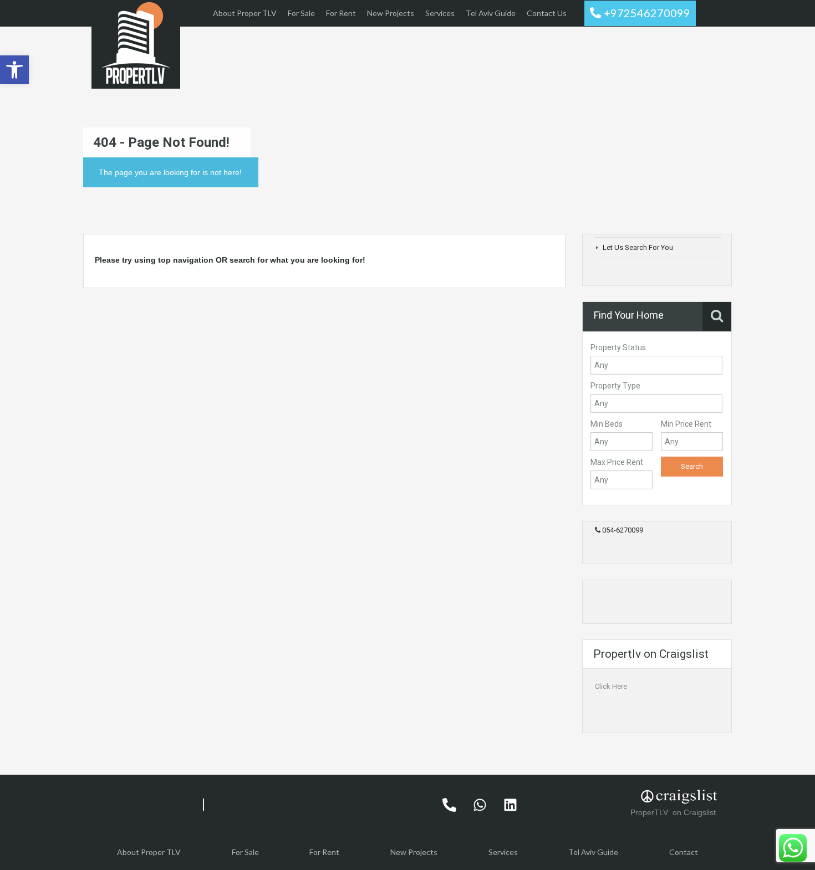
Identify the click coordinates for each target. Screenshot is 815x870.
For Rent (341, 13)
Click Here (611, 686)
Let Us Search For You (638, 247)
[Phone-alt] (449, 804)
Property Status (618, 347)
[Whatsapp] (479, 804)
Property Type (615, 385)
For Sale (301, 13)
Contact (683, 852)
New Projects (390, 13)
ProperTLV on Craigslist (674, 812)
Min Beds (606, 423)
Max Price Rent (616, 462)
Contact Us (547, 13)
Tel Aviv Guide (491, 13)
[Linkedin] (510, 804)
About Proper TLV (245, 13)
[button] (14, 69)
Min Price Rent (686, 423)
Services (440, 13)
